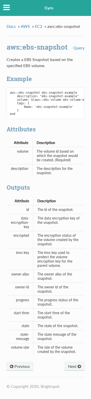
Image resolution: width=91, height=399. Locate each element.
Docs (11, 26)
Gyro (48, 7)
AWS (25, 26)
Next (73, 366)
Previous (21, 366)
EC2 (38, 26)
